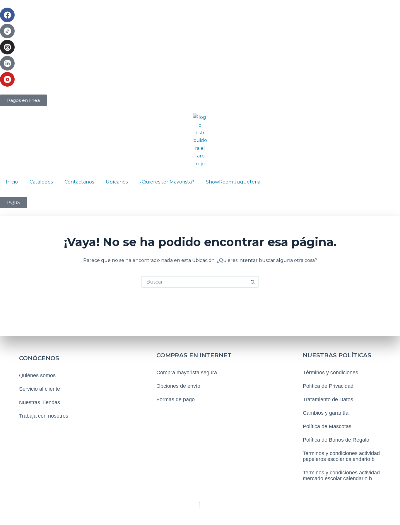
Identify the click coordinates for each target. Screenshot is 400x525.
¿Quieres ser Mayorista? (166, 182)
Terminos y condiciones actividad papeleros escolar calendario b (341, 456)
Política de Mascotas (327, 426)
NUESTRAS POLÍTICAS (337, 355)
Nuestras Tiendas (39, 402)
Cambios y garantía (325, 413)
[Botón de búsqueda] (253, 282)
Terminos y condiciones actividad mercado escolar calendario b (341, 475)
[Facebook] (7, 15)
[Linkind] (7, 63)
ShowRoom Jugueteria (233, 182)
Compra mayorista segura (186, 372)
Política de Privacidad (328, 386)
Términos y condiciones (330, 372)
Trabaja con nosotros (43, 416)
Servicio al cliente (39, 389)
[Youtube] (7, 79)
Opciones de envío (178, 386)
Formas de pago (175, 399)
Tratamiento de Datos (328, 399)
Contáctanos (79, 182)
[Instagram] (7, 47)
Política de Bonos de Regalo (336, 440)
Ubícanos (117, 182)
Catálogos (41, 182)
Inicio (12, 182)
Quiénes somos (37, 375)
